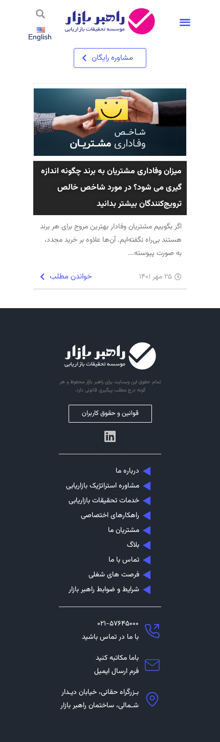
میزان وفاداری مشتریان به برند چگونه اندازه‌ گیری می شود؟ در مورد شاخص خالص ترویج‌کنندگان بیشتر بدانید (111, 188)
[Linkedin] (110, 436)
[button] (185, 22)
